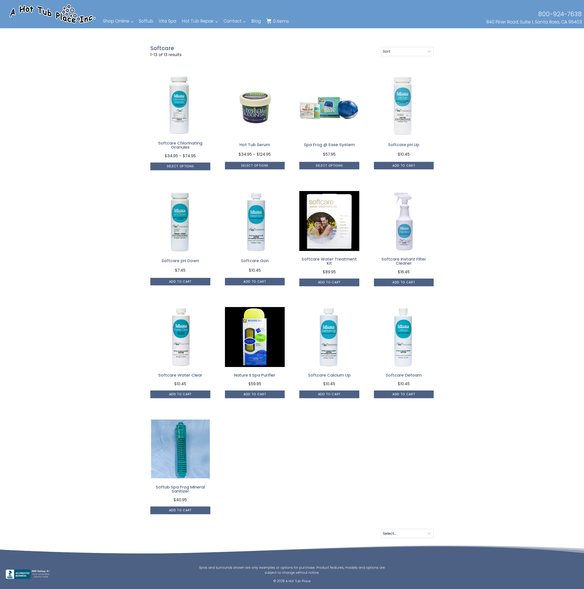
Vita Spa (167, 21)
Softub (146, 21)
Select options (180, 166)
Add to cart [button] (403, 165)
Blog (256, 21)
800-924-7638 (560, 14)
